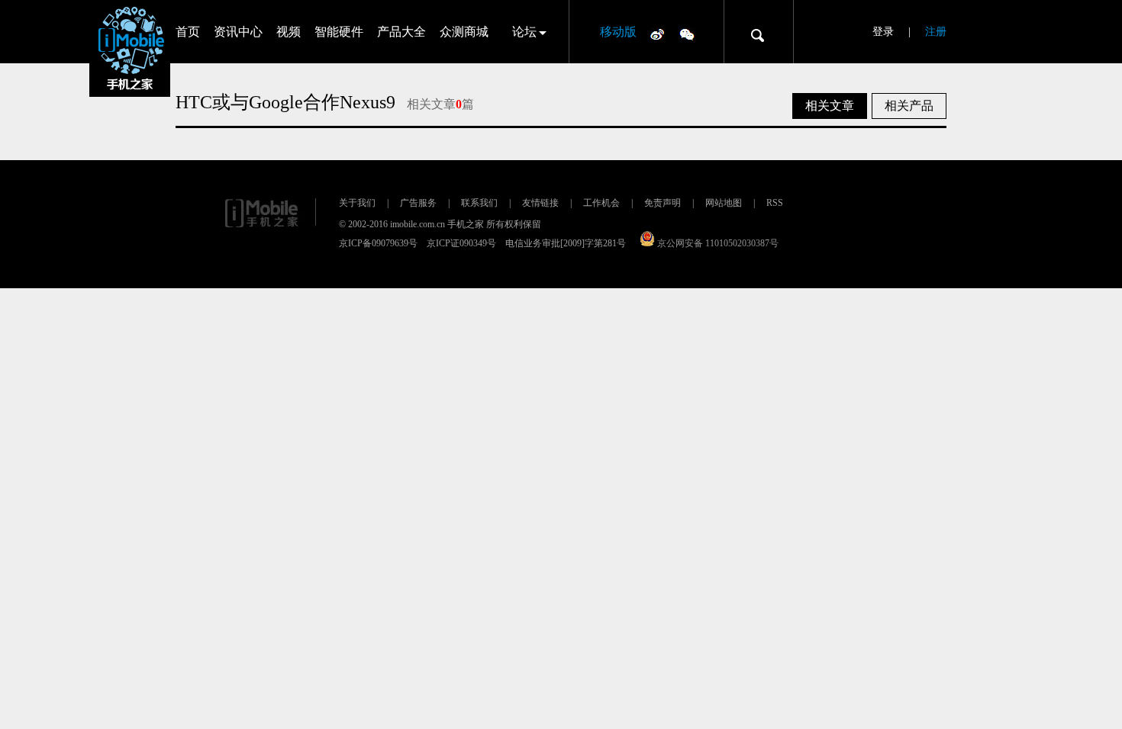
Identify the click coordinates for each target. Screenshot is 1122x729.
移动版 (618, 31)
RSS (774, 203)
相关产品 (909, 105)
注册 (935, 31)
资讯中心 (238, 31)
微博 (657, 33)
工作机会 (601, 203)
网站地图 (723, 203)
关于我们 (357, 203)
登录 (883, 31)
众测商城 (464, 31)
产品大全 (401, 31)
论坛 (524, 31)
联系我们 (479, 203)
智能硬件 (338, 31)
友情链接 (540, 203)
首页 (188, 31)
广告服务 (418, 203)
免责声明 (662, 203)
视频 (288, 31)
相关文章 (829, 105)
